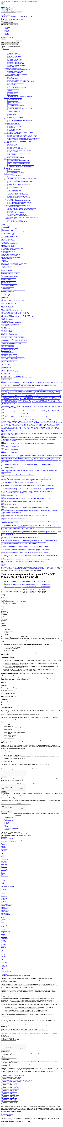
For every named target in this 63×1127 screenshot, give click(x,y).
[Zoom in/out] (6, 1124)
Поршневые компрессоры (14, 121)
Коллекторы (4, 327)
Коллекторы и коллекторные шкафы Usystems (20, 209)
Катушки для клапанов (13, 102)
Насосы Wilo (4, 242)
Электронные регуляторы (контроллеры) (18, 153)
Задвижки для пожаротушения (15, 193)
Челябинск (4, 966)
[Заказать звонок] (2, 9)
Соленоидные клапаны (13, 111)
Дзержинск (4, 867)
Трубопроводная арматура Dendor (10, 273)
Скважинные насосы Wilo (14, 62)
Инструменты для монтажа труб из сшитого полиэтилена (23, 217)
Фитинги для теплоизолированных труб (18, 215)
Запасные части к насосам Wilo (16, 65)
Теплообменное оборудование (12, 68)
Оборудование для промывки (12, 159)
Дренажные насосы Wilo (7, 234)
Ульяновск (3, 956)
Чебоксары (4, 965)
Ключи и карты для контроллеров (16, 148)
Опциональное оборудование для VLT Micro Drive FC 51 (23, 139)
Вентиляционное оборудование (13, 180)
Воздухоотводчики (12, 78)
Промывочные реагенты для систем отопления (20, 165)
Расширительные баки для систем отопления (19, 202)
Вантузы (9, 77)
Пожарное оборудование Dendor (10, 371)
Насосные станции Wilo (14, 56)
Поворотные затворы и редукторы (16, 87)
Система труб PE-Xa (13, 206)
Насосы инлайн (11, 57)
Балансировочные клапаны (14, 99)
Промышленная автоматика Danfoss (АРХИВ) (20, 132)
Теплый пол (10, 211)
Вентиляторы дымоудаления (15, 183)
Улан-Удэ (3, 954)
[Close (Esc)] (1, 1124)
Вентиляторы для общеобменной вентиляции (20, 181)
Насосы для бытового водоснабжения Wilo (13, 231)
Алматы (3, 844)
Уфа (2, 959)
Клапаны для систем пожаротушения (17, 196)
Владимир (3, 861)
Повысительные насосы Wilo (15, 59)
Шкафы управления (12, 151)
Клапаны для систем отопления (13, 98)
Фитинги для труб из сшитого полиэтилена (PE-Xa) (21, 208)
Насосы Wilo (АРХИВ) (13, 66)
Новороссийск (5, 910)
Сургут (3, 940)
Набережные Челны (6, 904)
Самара (3, 929)
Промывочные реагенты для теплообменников (20, 166)
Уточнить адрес (5, 1059)
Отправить (4, 777)
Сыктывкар (4, 941)
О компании (7, 27)
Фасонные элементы (13, 89)
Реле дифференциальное (7, 306)
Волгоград (4, 862)
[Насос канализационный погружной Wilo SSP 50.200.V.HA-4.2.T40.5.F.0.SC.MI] (27, 581)
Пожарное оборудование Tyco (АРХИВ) (18, 197)
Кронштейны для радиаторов (15, 172)
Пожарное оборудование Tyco (9, 370)
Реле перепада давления (14, 129)
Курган (3, 890)
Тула (2, 950)
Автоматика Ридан (12, 145)
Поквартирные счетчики (14, 177)
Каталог (3, 39)
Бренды (6, 28)
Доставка (6, 31)
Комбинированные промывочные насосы (19, 160)
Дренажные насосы (12, 53)
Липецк (3, 893)
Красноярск (4, 889)
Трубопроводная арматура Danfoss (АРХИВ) (19, 96)
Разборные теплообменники (15, 71)
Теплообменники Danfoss (8, 246)
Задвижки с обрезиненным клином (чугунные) (20, 81)
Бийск (2, 856)
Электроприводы (12, 154)
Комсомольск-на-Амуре (7, 886)
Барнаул (3, 853)
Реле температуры (12, 130)
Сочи (2, 935)
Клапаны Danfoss (5, 296)
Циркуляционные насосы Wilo (15, 63)
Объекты (6, 30)
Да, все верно (4, 24)
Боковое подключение (13, 171)
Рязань (2, 926)
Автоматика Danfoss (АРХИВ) (15, 157)
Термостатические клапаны (15, 113)
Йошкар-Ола (4, 876)
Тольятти (3, 947)
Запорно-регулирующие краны (16, 83)
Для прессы (7, 822)
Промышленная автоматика (12, 123)
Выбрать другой (14, 24)
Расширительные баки (10, 199)
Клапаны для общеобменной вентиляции (18, 184)
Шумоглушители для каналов (15, 188)
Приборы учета (8, 174)
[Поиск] (6, 9)
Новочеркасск (5, 913)
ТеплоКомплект (8, 817)
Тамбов (3, 946)
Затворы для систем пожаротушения (17, 194)
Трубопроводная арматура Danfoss (10, 272)
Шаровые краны (11, 93)
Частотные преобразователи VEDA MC (12, 310)
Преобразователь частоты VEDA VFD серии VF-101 (22, 136)
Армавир (3, 847)
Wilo (2, 598)
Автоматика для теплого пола (15, 212)
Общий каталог (5, 382)
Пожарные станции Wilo (14, 60)
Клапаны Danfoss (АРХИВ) (15, 117)
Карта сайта (4, 837)
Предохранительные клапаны (15, 105)
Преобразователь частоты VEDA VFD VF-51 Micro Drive (23, 135)
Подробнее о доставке (7, 1114)
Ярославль (4, 974)
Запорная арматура (6, 367)
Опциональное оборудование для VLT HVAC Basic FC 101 (23, 138)
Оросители (4, 363)
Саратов (3, 934)
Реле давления (11, 127)
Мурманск (3, 901)
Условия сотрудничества (11, 828)
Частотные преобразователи (12, 133)
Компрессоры (8, 118)
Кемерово (3, 882)
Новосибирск (4, 911)
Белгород (3, 855)
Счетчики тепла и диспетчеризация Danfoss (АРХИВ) (22, 178)
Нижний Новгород (6, 905)
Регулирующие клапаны (14, 107)
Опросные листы (9, 820)
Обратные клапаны (12, 104)
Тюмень (3, 952)
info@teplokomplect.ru (17, 16)
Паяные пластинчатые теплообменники (18, 69)
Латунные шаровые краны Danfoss (10, 254)
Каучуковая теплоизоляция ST (15, 220)
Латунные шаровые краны (14, 86)
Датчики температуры (13, 124)
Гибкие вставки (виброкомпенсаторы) (18, 80)
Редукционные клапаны (14, 110)
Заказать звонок (32, 1)
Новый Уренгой (5, 914)
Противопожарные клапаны (15, 187)
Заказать (3, 612)
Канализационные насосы (14, 54)
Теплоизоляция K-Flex (10, 218)
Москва (3, 899)
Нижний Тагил (5, 907)
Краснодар (4, 887)
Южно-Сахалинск (6, 971)
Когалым (3, 885)
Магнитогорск (5, 896)
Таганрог (3, 944)
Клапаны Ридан (11, 114)
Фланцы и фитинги (12, 92)
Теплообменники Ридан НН (15, 72)
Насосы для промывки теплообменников (18, 163)
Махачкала (4, 898)
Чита (2, 968)
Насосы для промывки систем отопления (18, 162)
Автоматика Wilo (12, 144)
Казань (3, 879)
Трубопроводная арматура (11, 75)
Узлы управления (5, 364)
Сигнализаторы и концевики (9, 366)
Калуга (3, 880)
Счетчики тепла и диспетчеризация (11, 343)
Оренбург (3, 919)
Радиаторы (7, 168)
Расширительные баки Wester (15, 203)
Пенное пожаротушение (7, 368)
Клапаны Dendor (12, 115)
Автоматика (7, 142)
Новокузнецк (4, 908)
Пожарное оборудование (11, 191)
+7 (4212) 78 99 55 (6, 16)
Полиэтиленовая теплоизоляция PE (17, 221)
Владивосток (4, 859)
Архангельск (4, 849)
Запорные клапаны (12, 101)
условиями (18, 815)
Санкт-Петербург (5, 931)
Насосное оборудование (10, 51)
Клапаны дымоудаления (14, 185)
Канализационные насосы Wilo (9, 236)
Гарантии (6, 33)
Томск (2, 949)
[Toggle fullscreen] (4, 1124)
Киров (2, 883)
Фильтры (9, 90)
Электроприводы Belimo (14, 190)
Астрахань (4, 850)
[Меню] (11, 9)
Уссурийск (4, 957)
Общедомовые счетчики (14, 175)
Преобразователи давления (14, 126)
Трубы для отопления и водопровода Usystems (17, 205)
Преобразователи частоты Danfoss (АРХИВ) (19, 141)
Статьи (6, 825)
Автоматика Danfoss (6, 330)
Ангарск (3, 846)
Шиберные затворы (12, 95)
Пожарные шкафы (6, 351)
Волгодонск (4, 864)
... (1, 275)
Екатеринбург (4, 870)
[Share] (3, 1124)
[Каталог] (2, 3)
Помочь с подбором (6, 811)
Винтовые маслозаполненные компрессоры (19, 120)
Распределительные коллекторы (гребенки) (19, 150)
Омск (2, 917)
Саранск (3, 932)
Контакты (6, 34)
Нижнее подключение (13, 169)
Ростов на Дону (5, 925)
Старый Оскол (5, 938)
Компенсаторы (11, 84)
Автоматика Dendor (12, 156)
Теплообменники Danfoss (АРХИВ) (17, 74)
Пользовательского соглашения (41, 779)
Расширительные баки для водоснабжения (19, 200)
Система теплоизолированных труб (17, 214)
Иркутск (3, 874)
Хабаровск (4, 962)
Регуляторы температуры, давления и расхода (20, 108)
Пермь (2, 922)
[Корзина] (9, 10)
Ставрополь (4, 937)
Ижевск (3, 873)
